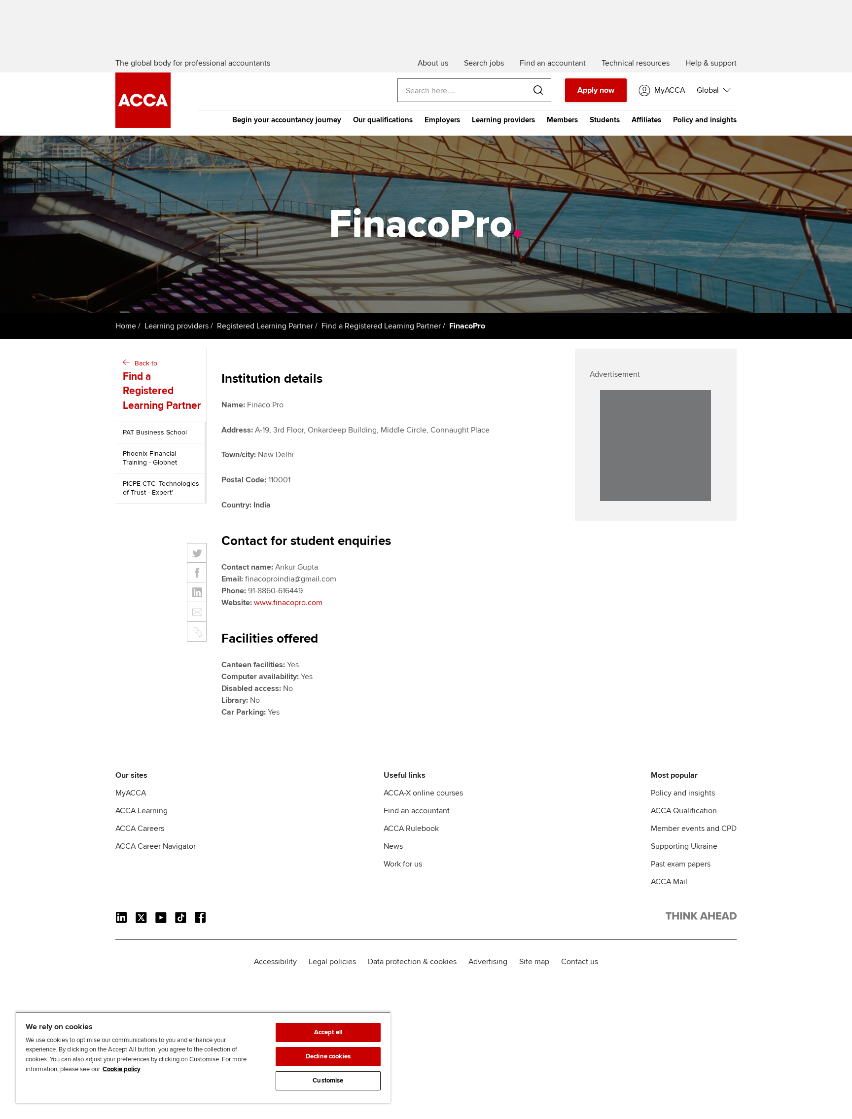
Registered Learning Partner (265, 326)
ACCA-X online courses (423, 793)
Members (562, 119)
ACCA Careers (139, 828)
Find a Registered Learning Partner (381, 326)
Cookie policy (122, 1069)
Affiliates (646, 119)
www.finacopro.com (288, 603)
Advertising (487, 962)
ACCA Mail (669, 882)
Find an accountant (417, 811)
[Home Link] (701, 918)
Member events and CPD (694, 828)
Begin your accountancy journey (286, 119)
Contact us (579, 962)
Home (125, 326)
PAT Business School (155, 432)
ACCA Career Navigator (155, 846)
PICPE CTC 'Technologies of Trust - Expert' (161, 488)
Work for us (403, 864)
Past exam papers (680, 864)
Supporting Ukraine (684, 846)
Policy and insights (705, 119)
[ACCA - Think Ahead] (143, 125)
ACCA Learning (141, 811)
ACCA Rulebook (411, 828)
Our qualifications (383, 119)
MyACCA (130, 793)
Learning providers (503, 119)
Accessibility (275, 962)
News (393, 846)
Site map (534, 962)
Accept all (328, 1032)
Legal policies (332, 962)
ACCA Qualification (684, 811)
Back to (162, 385)
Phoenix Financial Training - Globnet (150, 458)
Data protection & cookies (412, 962)
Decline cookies (328, 1056)
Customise (328, 1080)
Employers (442, 119)
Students (605, 119)
